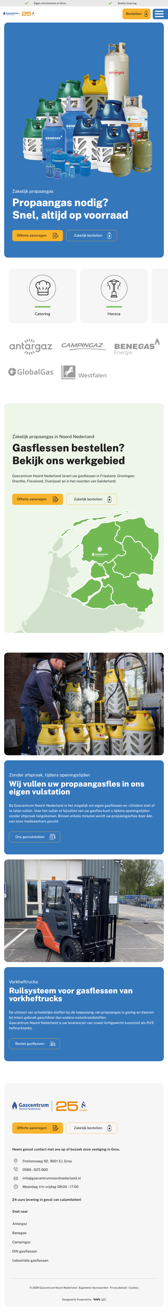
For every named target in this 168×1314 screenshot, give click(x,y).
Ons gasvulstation (29, 836)
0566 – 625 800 (35, 1170)
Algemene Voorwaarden (93, 1287)
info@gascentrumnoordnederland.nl (52, 1178)
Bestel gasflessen (29, 1043)
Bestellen (134, 13)
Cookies (133, 1287)
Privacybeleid (118, 1287)
